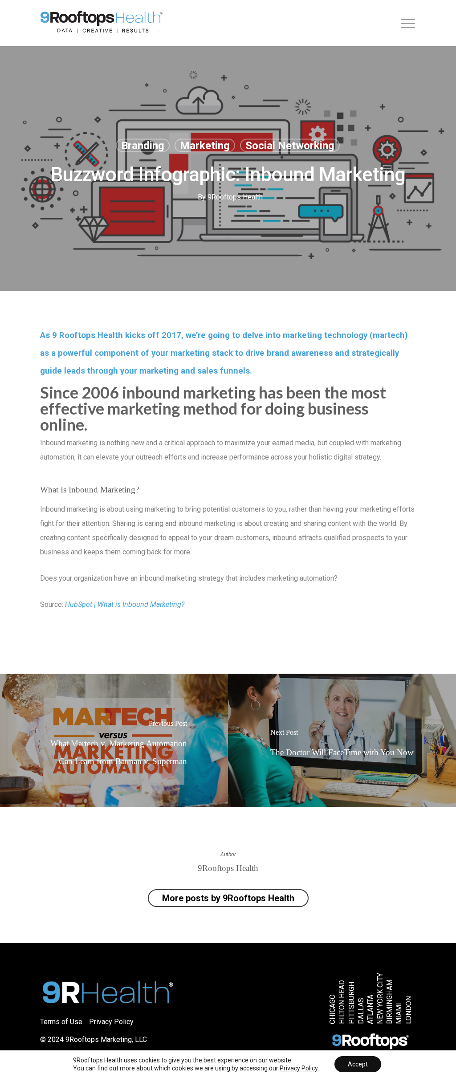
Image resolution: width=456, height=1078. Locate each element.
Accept (358, 1064)
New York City (380, 998)
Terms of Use (61, 1021)
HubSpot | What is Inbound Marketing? (124, 604)
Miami (399, 1013)
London (408, 1010)
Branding (142, 145)
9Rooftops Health (235, 197)
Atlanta (371, 1009)
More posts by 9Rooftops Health (228, 898)
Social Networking (289, 145)
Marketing (205, 145)
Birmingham (389, 1002)
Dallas (361, 1011)
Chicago (332, 1009)
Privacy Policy (111, 1021)
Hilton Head (342, 1002)
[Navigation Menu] (408, 23)
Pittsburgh (351, 1003)
